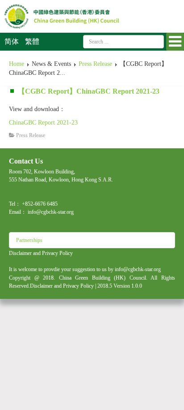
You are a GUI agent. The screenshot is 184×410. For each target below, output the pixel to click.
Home (16, 63)
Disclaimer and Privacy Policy (41, 253)
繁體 (32, 41)
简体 (12, 41)
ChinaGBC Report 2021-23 (43, 122)
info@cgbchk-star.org (51, 212)
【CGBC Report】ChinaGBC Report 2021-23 (88, 91)
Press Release (95, 63)
